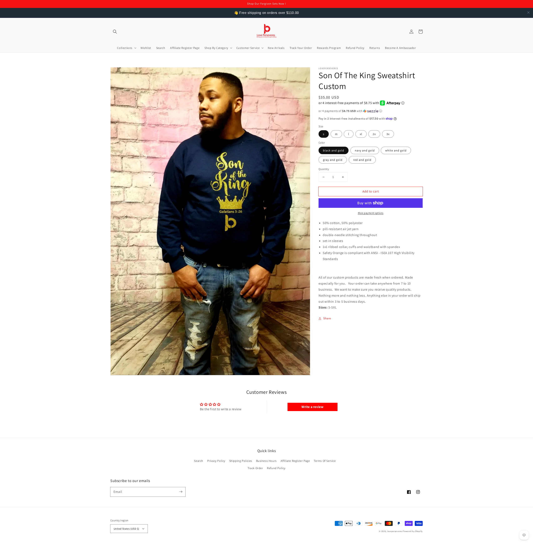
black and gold (333, 150)
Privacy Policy (216, 461)
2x (374, 134)
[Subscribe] (180, 491)
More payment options (371, 212)
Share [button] (327, 318)
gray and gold (332, 160)
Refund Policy (276, 468)
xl (361, 134)
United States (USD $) (126, 528)
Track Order (255, 468)
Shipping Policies (240, 461)
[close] (528, 12)
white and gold (396, 150)
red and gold (362, 160)
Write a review (312, 407)
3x (388, 134)
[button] (115, 31)
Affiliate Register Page (295, 461)
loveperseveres (394, 531)
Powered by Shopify (413, 531)
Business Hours (266, 461)
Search (198, 461)
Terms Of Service (325, 461)
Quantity (324, 169)
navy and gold (365, 150)
